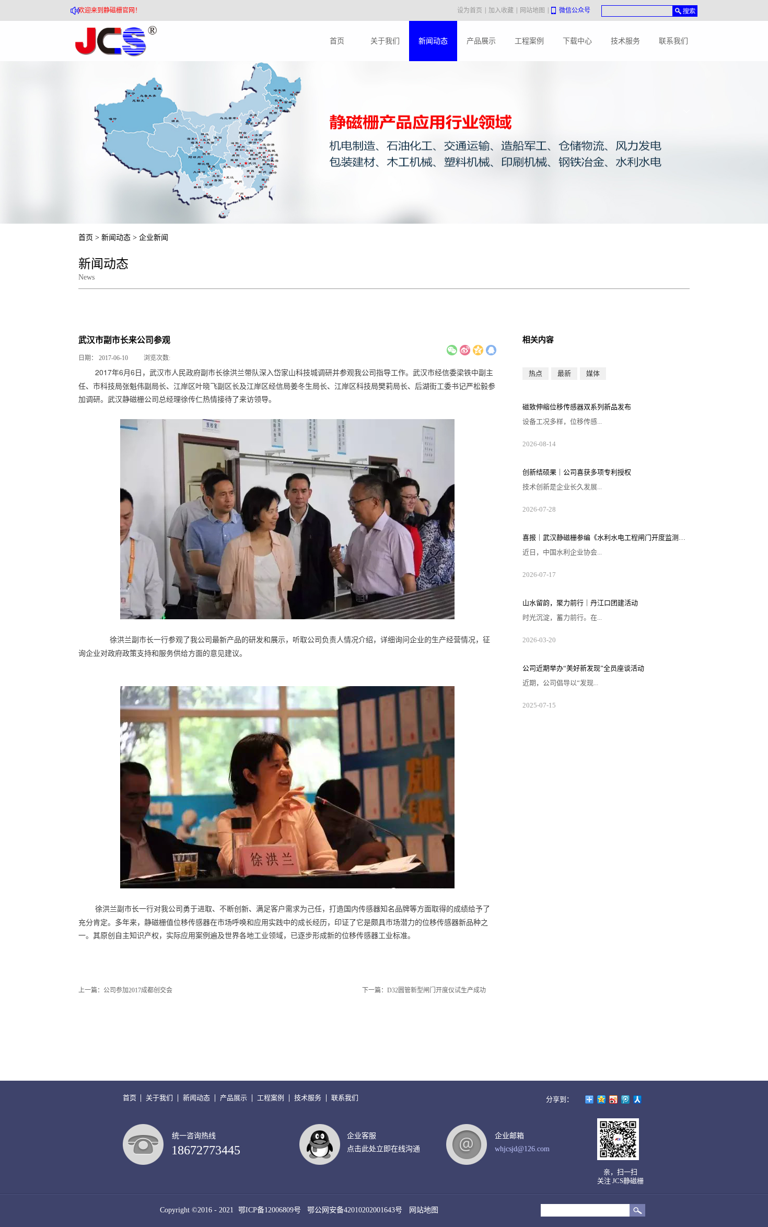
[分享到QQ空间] (478, 350)
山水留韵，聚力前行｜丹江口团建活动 (580, 602)
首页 (337, 41)
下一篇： (424, 990)
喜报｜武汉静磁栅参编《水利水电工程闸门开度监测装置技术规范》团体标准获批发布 (606, 537)
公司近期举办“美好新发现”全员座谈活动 (583, 668)
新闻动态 (116, 237)
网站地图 (421, 1210)
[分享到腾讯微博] (625, 1099)
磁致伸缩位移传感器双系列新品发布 (576, 406)
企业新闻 (153, 237)
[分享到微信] (452, 350)
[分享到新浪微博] (465, 350)
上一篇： (125, 990)
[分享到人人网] (637, 1099)
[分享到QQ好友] (491, 350)
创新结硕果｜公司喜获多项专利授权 (576, 472)
